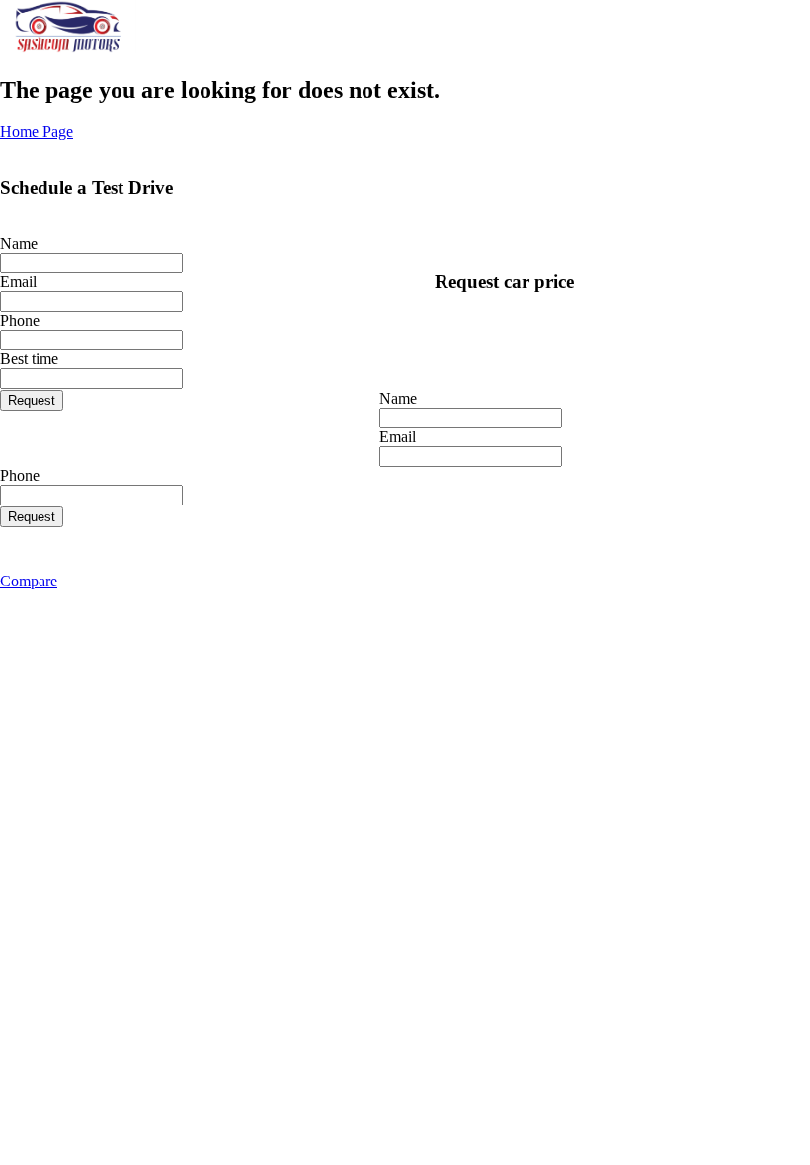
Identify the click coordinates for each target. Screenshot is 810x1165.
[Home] (68, 47)
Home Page (36, 131)
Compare (28, 581)
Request (31, 400)
